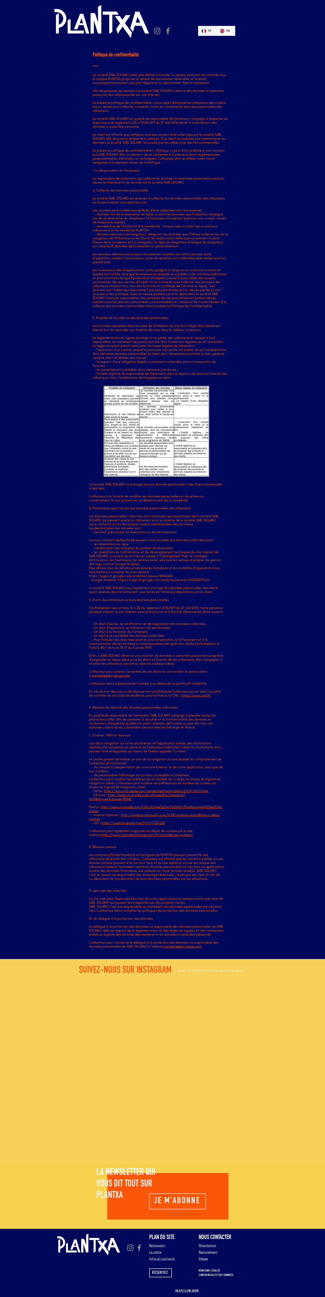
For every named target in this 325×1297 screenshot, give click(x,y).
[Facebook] (168, 31)
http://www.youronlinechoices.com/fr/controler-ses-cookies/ (147, 835)
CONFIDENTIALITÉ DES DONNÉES (216, 1275)
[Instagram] (157, 31)
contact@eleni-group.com (111, 675)
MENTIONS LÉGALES (209, 1270)
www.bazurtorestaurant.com (114, 83)
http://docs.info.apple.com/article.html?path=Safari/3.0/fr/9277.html (156, 791)
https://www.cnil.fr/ (196, 695)
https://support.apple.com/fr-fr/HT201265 (133, 823)
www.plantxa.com (133, 202)
